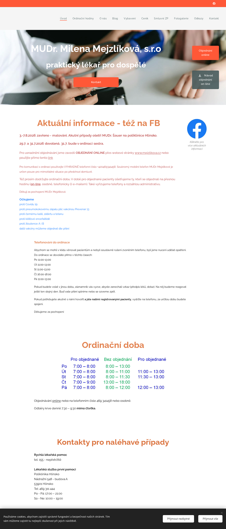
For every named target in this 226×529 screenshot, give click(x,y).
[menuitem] (64, 18)
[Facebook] (214, 4)
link (50, 157)
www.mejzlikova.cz (148, 153)
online (56, 400)
